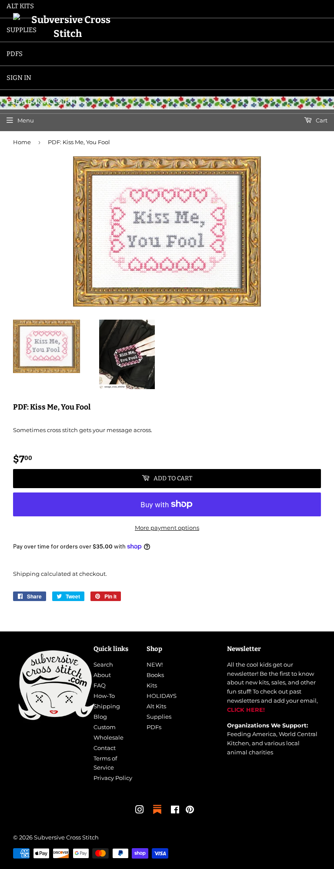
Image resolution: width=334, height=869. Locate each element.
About (102, 674)
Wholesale (109, 737)
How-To (104, 695)
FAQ (100, 685)
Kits (152, 685)
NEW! (155, 664)
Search (103, 664)
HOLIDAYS (162, 695)
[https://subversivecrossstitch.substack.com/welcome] (157, 814)
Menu (25, 120)
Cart (320, 120)
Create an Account (41, 102)
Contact (105, 747)
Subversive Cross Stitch (66, 837)
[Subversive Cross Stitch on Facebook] (175, 810)
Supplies (22, 30)
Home (22, 142)
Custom (105, 727)
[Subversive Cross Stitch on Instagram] (139, 810)
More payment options (167, 527)
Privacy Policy (113, 777)
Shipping (26, 573)
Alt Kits (156, 706)
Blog (100, 716)
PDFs (15, 54)
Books (155, 674)
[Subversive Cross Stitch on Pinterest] (189, 810)
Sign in (19, 78)
